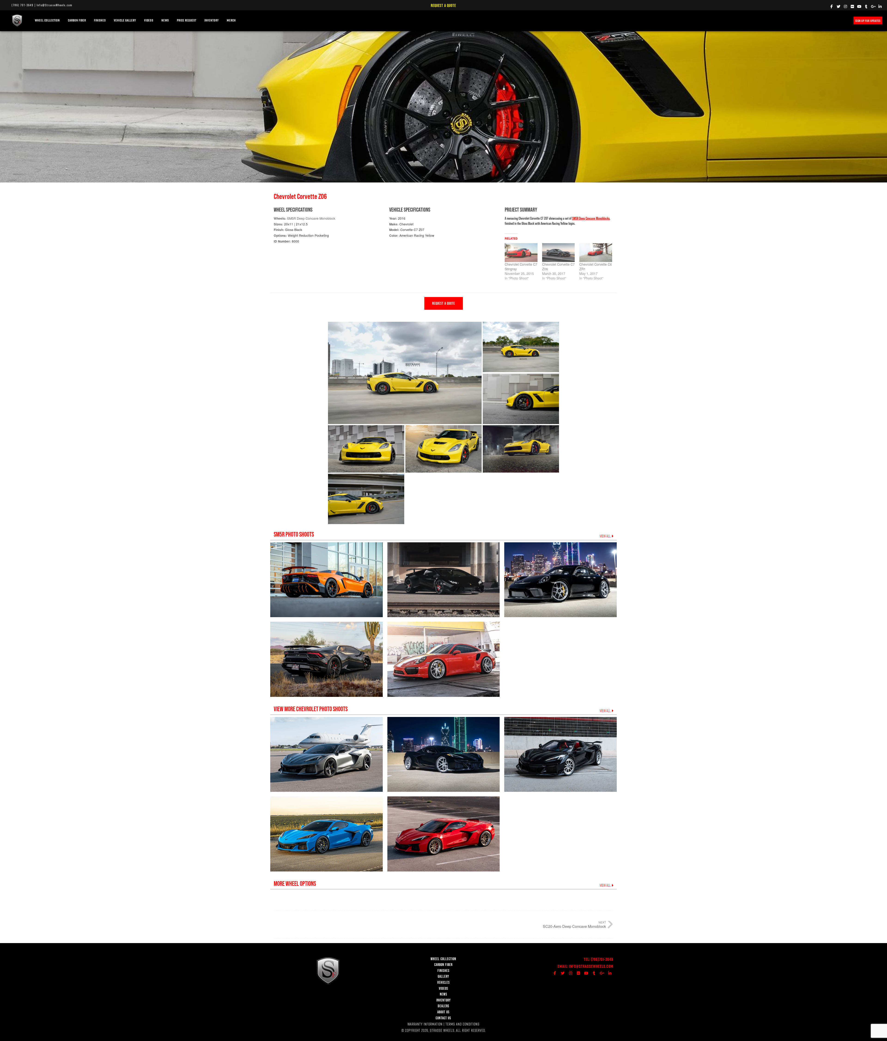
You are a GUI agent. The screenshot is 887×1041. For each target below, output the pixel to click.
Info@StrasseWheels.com (54, 5)
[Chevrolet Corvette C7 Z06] (558, 252)
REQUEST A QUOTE (443, 303)
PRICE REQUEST (186, 20)
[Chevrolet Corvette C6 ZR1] (595, 252)
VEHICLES (443, 982)
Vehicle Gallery (125, 20)
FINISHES (100, 20)
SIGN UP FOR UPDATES (868, 21)
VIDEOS (148, 20)
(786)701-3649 (602, 959)
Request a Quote (443, 5)
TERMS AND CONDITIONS (463, 1024)
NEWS (165, 20)
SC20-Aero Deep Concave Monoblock (574, 926)
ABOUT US (443, 1012)
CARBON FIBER (443, 964)
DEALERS (443, 1006)
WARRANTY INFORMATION (425, 1024)
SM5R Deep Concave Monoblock (311, 218)
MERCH (231, 20)
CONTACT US (443, 1018)
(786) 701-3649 (22, 5)
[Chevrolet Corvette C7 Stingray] (521, 252)
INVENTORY (211, 20)
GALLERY (443, 976)
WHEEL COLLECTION (47, 20)
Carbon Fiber (77, 20)
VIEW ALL (605, 536)
